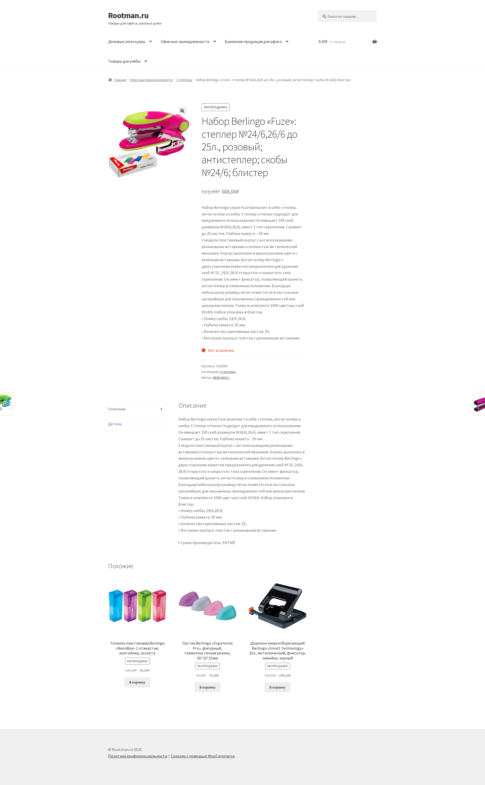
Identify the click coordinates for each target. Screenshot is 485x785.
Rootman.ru (128, 15)
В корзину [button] (137, 682)
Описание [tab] (117, 408)
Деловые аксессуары (126, 41)
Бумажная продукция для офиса (253, 41)
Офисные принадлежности (185, 41)
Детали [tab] (115, 423)
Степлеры (184, 80)
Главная (120, 80)
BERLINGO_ (221, 377)
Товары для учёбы (124, 61)
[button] (182, 111)
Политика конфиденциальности (137, 755)
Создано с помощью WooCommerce (203, 755)
